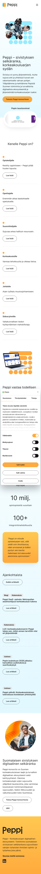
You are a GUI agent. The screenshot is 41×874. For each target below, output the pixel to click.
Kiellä (20, 481)
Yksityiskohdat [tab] (20, 398)
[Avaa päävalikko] (37, 5)
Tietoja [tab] (34, 398)
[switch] (35, 442)
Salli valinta (20, 473)
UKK (8, 808)
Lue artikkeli (11, 608)
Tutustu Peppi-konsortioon (17, 99)
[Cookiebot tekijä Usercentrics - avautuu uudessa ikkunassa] (29, 392)
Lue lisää (9, 175)
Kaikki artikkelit (12, 582)
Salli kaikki (21, 465)
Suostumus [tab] (7, 398)
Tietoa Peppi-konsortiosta (17, 800)
